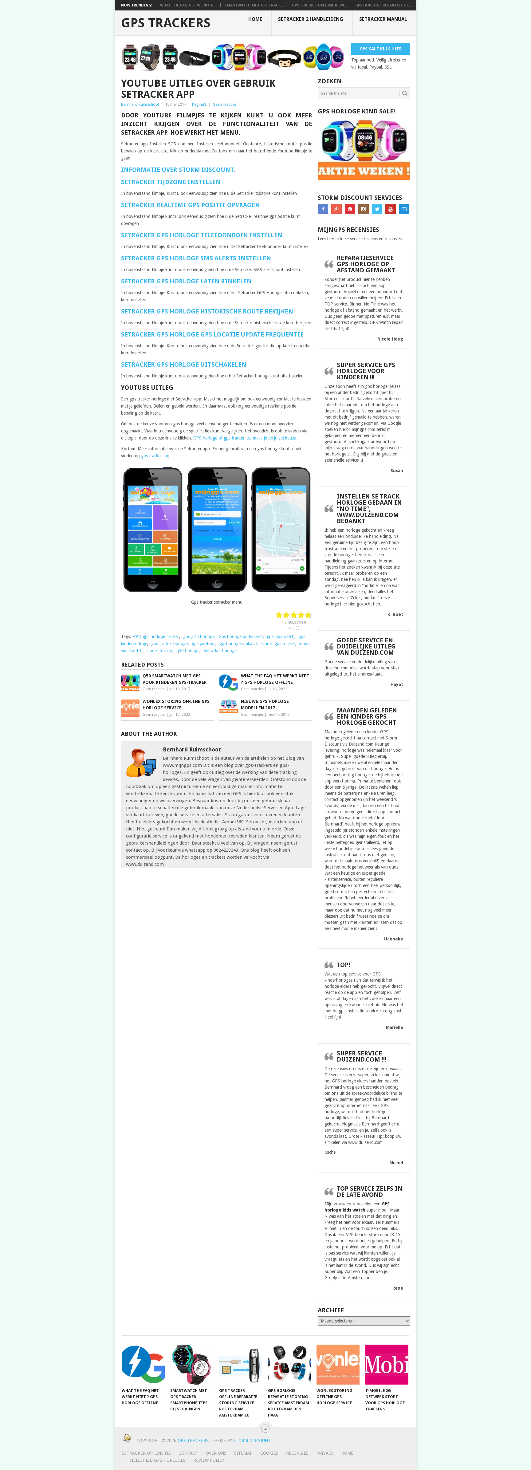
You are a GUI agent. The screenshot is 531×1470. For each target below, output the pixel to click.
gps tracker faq (154, 455)
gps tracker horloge (169, 643)
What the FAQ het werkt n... (188, 5)
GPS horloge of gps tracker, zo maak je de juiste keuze (244, 437)
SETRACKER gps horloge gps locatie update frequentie (212, 334)
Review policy (208, 1460)
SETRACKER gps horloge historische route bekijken (207, 311)
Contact (188, 1453)
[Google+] (336, 209)
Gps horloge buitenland (240, 636)
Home (255, 19)
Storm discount (251, 1440)
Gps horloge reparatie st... (383, 5)
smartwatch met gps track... (254, 5)
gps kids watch (280, 636)
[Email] (404, 209)
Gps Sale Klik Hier (381, 48)
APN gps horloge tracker (156, 636)
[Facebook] (323, 209)
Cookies (269, 1453)
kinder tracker (159, 650)
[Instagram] (363, 209)
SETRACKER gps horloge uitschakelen (183, 364)
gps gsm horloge (198, 636)
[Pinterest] (350, 209)
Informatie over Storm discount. (178, 169)
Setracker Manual (383, 19)
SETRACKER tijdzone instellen (171, 182)
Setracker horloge (220, 650)
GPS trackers (165, 23)
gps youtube (203, 643)
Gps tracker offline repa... (319, 5)
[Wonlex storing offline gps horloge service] (338, 1365)
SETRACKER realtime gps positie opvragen (190, 205)
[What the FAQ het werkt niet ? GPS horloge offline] (143, 1365)
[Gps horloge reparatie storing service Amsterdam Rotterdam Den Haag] (289, 1365)
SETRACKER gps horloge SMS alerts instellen (196, 258)
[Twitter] (377, 209)
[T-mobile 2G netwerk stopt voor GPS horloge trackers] (386, 1365)
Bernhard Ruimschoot (140, 104)
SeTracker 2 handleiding (310, 19)
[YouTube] (390, 209)
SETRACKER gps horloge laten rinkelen (187, 281)
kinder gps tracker (278, 643)
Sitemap (243, 1453)
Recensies (297, 1453)
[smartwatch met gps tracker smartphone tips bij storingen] (191, 1365)
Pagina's (199, 104)
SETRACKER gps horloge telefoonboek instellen (201, 235)
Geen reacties (225, 104)
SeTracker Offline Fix (146, 1453)
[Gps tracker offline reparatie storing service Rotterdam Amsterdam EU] (240, 1365)
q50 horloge (187, 650)
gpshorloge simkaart (238, 643)
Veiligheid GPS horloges (157, 1460)
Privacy (324, 1453)
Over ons (216, 1453)
